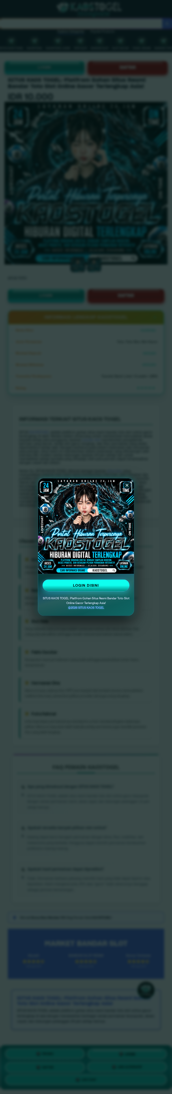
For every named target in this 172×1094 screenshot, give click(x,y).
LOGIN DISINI (86, 585)
